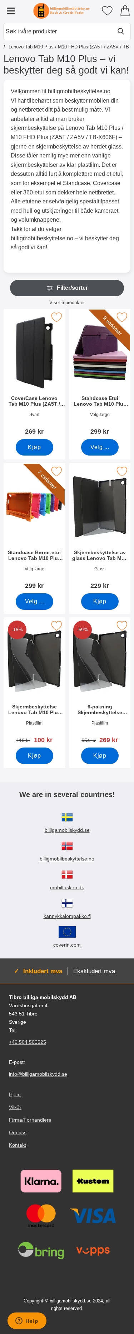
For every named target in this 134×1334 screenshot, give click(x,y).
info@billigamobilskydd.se (38, 1074)
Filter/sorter (72, 288)
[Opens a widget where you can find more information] (26, 1321)
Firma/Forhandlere (30, 1120)
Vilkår (15, 1107)
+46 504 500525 (27, 1042)
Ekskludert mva (94, 971)
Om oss (17, 1132)
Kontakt (17, 1145)
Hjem (15, 1095)
